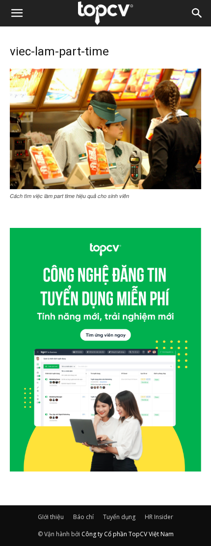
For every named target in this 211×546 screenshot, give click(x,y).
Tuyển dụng (119, 517)
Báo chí (83, 517)
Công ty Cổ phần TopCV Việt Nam (127, 534)
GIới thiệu (51, 517)
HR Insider (159, 517)
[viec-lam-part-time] (105, 186)
